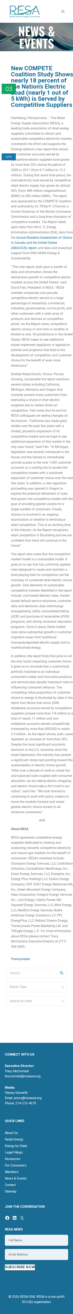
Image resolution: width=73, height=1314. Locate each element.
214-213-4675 (25, 1103)
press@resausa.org (28, 1098)
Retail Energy (14, 1139)
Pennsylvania (20, 959)
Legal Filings (14, 1152)
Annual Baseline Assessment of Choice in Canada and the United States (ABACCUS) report (41, 243)
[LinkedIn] (14, 1217)
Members (12, 1172)
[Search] (61, 973)
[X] (21, 1217)
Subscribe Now (20, 1267)
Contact (10, 1185)
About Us (11, 1133)
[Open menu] (63, 11)
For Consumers (16, 1165)
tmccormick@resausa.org (23, 1076)
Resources (12, 1159)
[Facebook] (7, 1217)
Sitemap (10, 1191)
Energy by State (16, 1146)
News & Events (16, 1178)
